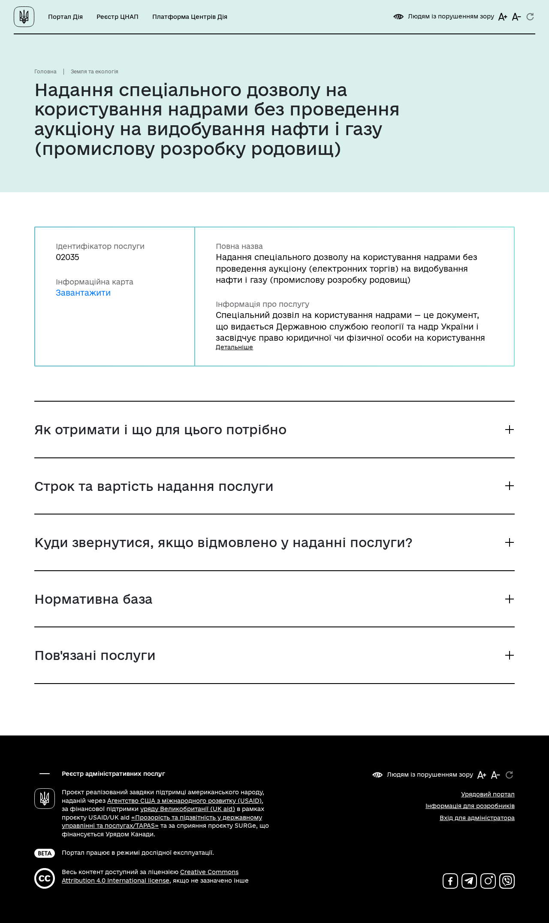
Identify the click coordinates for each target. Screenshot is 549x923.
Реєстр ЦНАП (118, 16)
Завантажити (83, 292)
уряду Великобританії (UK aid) (187, 808)
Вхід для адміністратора (477, 817)
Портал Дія (65, 16)
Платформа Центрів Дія (189, 16)
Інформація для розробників (470, 805)
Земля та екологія (94, 71)
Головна (45, 71)
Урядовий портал (488, 794)
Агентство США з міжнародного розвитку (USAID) (184, 800)
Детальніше (234, 347)
